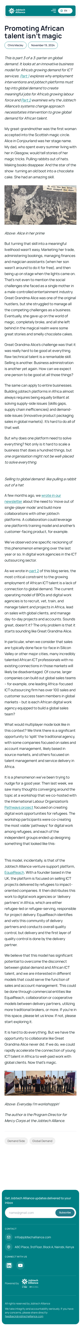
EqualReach (14, 872)
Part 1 (24, 76)
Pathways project (19, 807)
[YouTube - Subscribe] (20, 1265)
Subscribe (65, 1212)
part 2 (34, 570)
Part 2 (26, 100)
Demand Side (16, 1141)
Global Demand (42, 1141)
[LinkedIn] (9, 1265)
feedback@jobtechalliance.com (24, 1316)
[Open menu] (53, 10)
